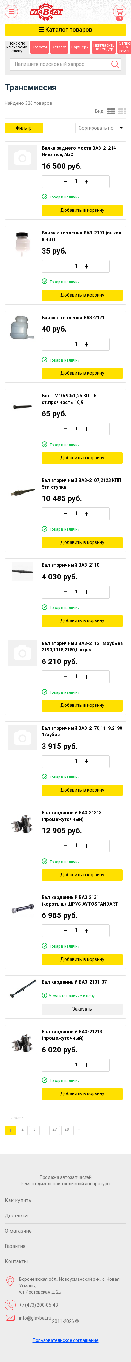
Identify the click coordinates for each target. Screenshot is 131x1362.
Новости (39, 47)
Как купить (18, 1200)
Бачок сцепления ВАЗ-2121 (73, 317)
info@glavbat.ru (35, 1318)
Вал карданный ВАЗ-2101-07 (74, 982)
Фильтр (24, 128)
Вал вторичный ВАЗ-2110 (70, 565)
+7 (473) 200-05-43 (38, 1305)
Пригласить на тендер (103, 47)
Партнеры (80, 47)
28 (67, 1129)
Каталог (59, 47)
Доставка (16, 1216)
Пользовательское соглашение (66, 1340)
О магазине (18, 1231)
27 (54, 1129)
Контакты (16, 1261)
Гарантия (15, 1246)
